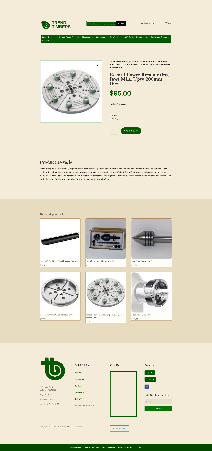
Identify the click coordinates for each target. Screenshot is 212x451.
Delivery (115, 119)
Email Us (150, 379)
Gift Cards (129, 37)
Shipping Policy (108, 447)
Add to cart (131, 131)
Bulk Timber (115, 37)
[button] (97, 65)
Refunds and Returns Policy (86, 405)
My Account (148, 23)
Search (121, 24)
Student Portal (142, 37)
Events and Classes (159, 37)
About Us (78, 373)
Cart (168, 23)
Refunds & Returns (125, 447)
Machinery (86, 37)
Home (112, 62)
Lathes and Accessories (143, 62)
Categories (100, 37)
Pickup (114, 115)
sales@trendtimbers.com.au (51, 399)
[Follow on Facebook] (147, 387)
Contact (45, 41)
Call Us (149, 373)
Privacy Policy (75, 447)
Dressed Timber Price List (69, 37)
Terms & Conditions (92, 447)
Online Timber (48, 37)
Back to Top (119, 428)
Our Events (79, 379)
